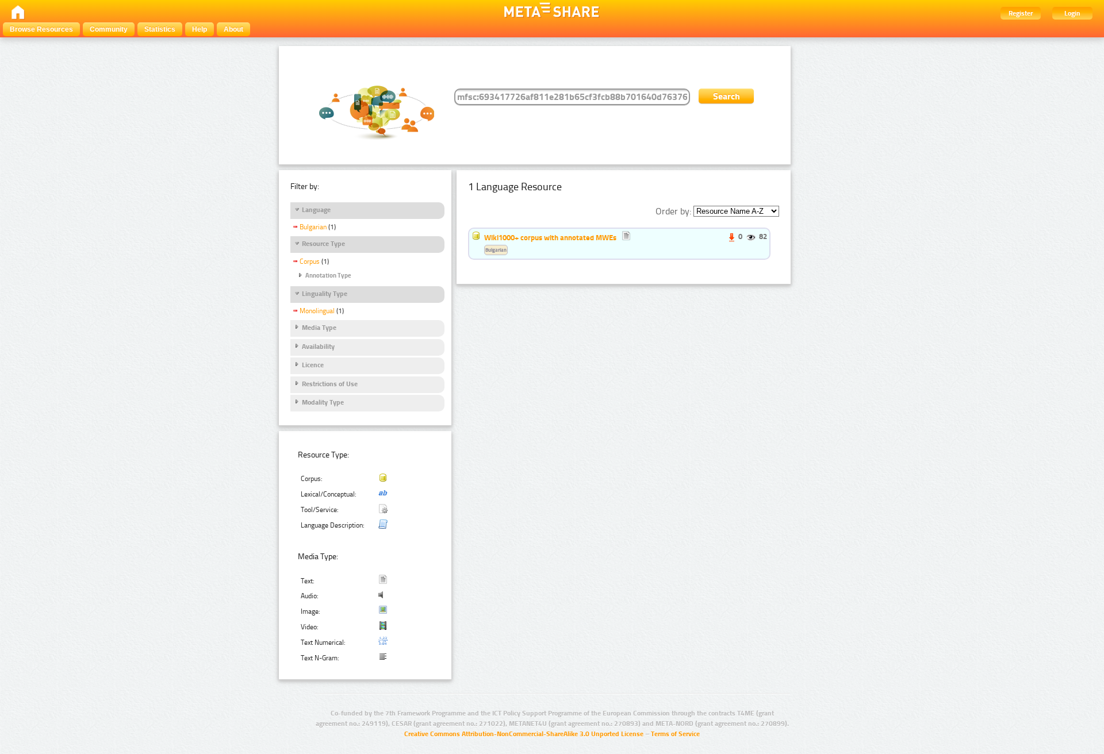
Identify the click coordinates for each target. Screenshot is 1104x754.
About (233, 29)
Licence (313, 365)
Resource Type (323, 244)
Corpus (310, 261)
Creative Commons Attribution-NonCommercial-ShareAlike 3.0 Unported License (523, 734)
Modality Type (323, 402)
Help (199, 29)
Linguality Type (324, 294)
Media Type (319, 328)
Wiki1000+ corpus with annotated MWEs (550, 237)
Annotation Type (328, 275)
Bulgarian (313, 227)
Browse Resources (41, 29)
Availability (318, 347)
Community (109, 29)
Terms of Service (675, 734)
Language (316, 210)
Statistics (159, 29)
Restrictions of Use (330, 384)
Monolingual (317, 311)
